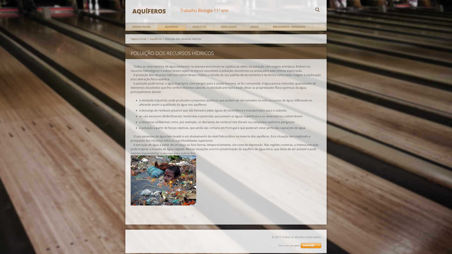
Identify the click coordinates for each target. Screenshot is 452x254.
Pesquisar (317, 10)
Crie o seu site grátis (289, 245)
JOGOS (255, 26)
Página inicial (141, 26)
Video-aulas (229, 26)
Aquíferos (172, 26)
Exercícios (200, 26)
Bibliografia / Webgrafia (289, 26)
